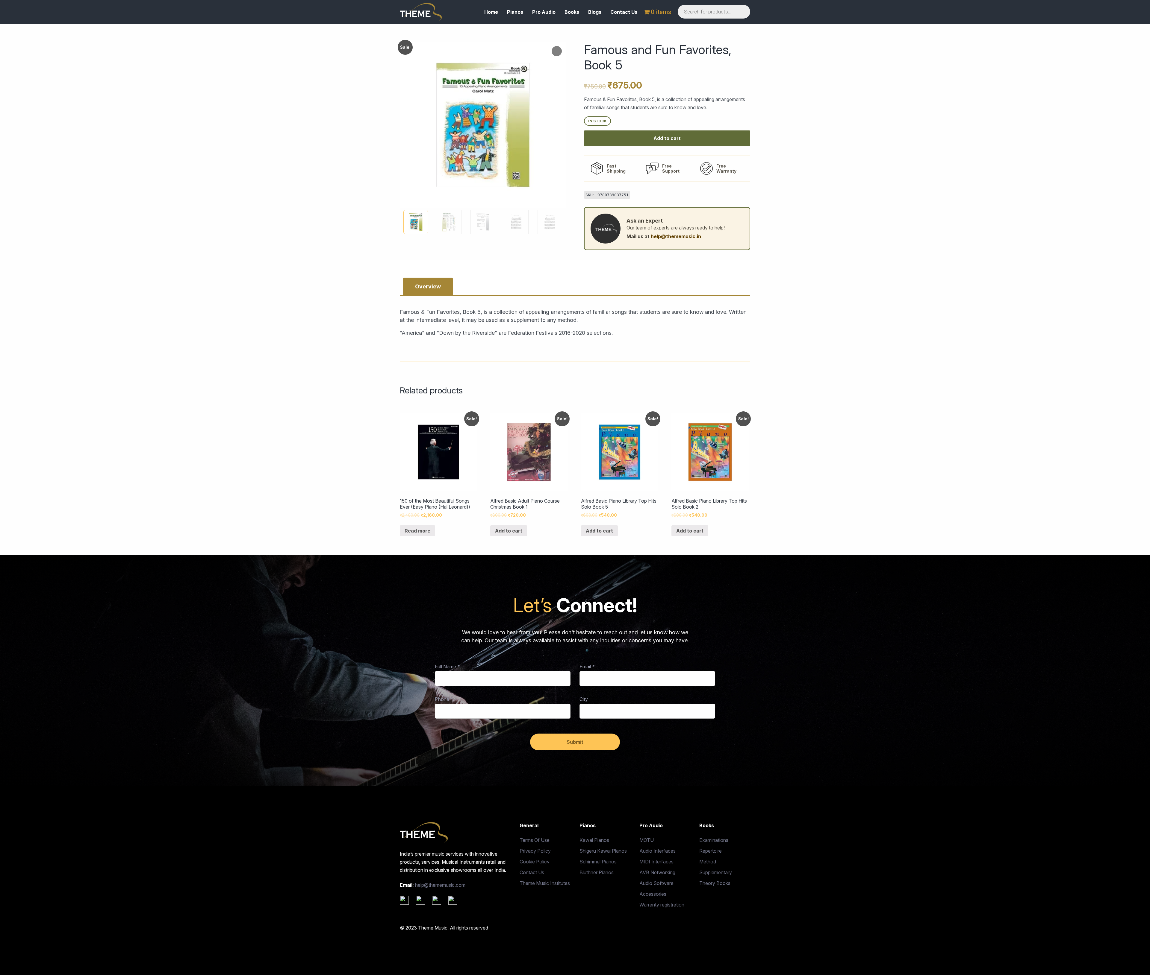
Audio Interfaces (657, 850)
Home (491, 12)
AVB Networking (657, 872)
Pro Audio (544, 12)
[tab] (428, 286)
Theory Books (714, 883)
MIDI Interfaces (656, 861)
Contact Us (623, 12)
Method (707, 861)
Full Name (447, 667)
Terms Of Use (535, 840)
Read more (417, 531)
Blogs (594, 12)
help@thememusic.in (676, 236)
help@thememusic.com (440, 885)
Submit (575, 742)
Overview (428, 286)
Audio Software (656, 883)
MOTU (646, 840)
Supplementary (715, 872)
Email (586, 667)
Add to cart (667, 138)
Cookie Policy (535, 861)
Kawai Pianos (594, 840)
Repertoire (710, 850)
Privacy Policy (535, 850)
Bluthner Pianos (596, 872)
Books (572, 12)
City (583, 699)
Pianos (515, 12)
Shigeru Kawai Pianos (603, 850)
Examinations (713, 840)
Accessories (652, 894)
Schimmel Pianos (598, 861)
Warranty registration (661, 904)
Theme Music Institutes (545, 883)
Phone (444, 699)
